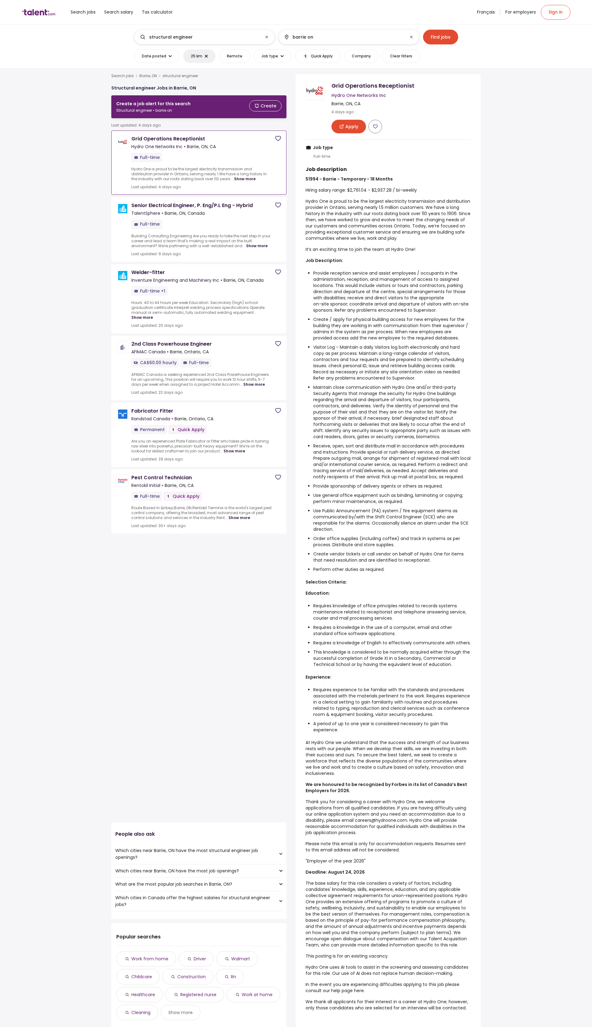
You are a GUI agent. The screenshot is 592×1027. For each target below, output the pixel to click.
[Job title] (199, 37)
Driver (200, 959)
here (359, 991)
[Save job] (278, 138)
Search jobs (122, 76)
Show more (245, 178)
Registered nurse (198, 995)
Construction (191, 977)
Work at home (257, 995)
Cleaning (140, 1012)
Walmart (240, 959)
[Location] (344, 37)
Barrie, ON (148, 76)
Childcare (141, 977)
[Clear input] (266, 37)
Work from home (149, 959)
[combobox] (204, 37)
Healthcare (143, 995)
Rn (233, 977)
